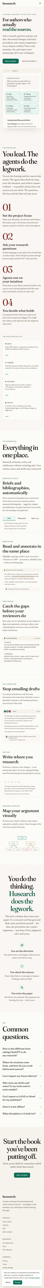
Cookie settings (8, 1268)
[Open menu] (40, 3)
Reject (8, 1282)
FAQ (4, 1228)
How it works (7, 1222)
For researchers (8, 1243)
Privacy (5, 1261)
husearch (9, 3)
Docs (4, 1246)
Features (5, 1225)
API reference (7, 1250)
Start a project (10, 61)
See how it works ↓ (29, 61)
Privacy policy (34, 1278)
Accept (17, 1282)
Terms (5, 1264)
